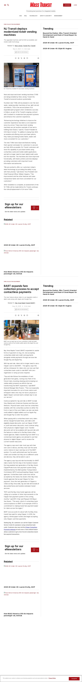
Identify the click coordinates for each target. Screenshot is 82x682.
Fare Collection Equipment (12, 24)
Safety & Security (46, 15)
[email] (27, 58)
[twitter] (21, 58)
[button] (5, 5)
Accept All (74, 678)
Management (58, 15)
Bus (21, 15)
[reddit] (24, 58)
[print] (38, 58)
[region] (41, 678)
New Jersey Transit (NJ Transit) (25, 46)
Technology (33, 15)
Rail (25, 15)
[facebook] (15, 58)
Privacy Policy (52, 678)
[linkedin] (18, 58)
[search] (8, 5)
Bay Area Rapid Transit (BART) (25, 303)
